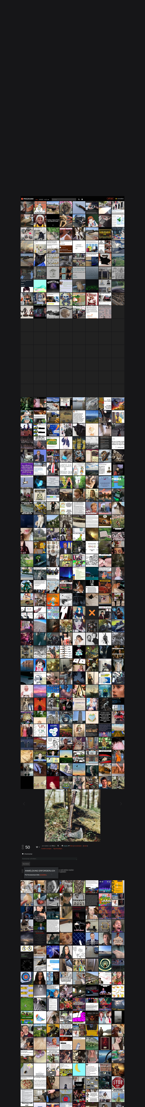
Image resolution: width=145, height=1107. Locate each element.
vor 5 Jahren (45, 650)
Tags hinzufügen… (58, 652)
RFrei (53, 650)
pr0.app (110, 2)
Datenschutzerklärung (67, 1104)
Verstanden (125, 1103)
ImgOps (65, 650)
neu (37, 3)
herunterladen (78, 650)
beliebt (41, 3)
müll (45, 3)
